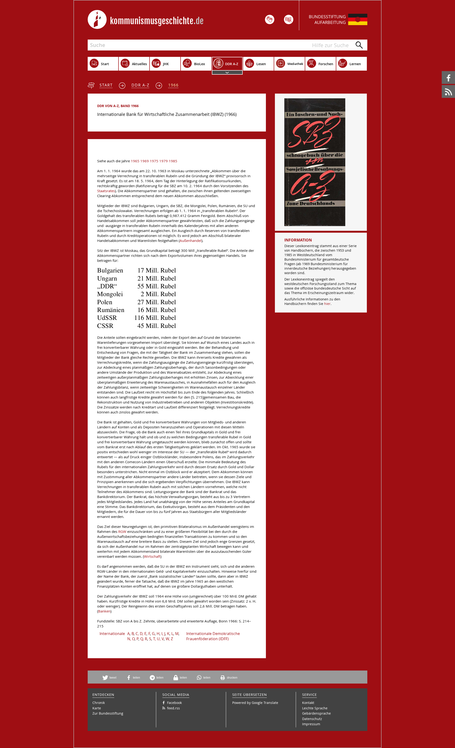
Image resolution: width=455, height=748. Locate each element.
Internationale (112, 633)
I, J (163, 633)
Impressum (311, 724)
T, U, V (158, 638)
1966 (173, 85)
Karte (96, 708)
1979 (163, 161)
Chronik (98, 702)
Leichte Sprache (315, 708)
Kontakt (308, 702)
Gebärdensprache (316, 713)
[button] (111, 677)
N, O (131, 638)
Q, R (143, 638)
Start (106, 85)
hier (327, 303)
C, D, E (141, 633)
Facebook (174, 702)
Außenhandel (190, 240)
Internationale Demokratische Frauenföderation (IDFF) (213, 636)
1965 (135, 161)
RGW (122, 531)
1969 (144, 161)
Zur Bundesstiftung (107, 713)
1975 (154, 161)
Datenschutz (312, 718)
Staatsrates (106, 191)
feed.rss (173, 708)
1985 (173, 161)
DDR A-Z (141, 85)
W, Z (169, 638)
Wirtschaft (152, 556)
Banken (104, 611)
